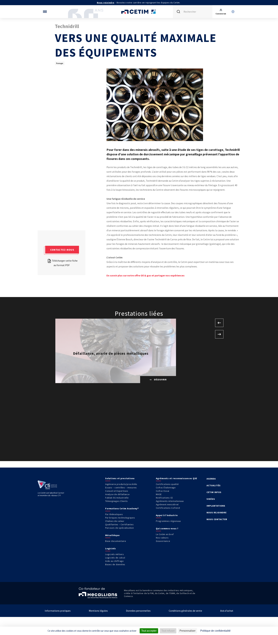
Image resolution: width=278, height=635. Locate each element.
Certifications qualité (167, 484)
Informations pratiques (58, 610)
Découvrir (160, 379)
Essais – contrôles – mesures (121, 487)
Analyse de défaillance (117, 494)
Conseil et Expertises (116, 490)
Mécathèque (112, 535)
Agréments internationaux (170, 501)
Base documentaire (115, 541)
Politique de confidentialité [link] (215, 630)
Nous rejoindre (105, 2)
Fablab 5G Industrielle (117, 497)
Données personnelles (138, 610)
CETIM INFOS (214, 492)
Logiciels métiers (114, 554)
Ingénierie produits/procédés (121, 484)
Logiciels (110, 548)
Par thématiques (114, 514)
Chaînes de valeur (114, 521)
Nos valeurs (162, 537)
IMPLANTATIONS (216, 505)
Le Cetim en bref (165, 534)
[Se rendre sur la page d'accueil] (139, 11)
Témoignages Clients (116, 501)
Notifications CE (164, 497)
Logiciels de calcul (115, 557)
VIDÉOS (211, 499)
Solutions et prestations (120, 478)
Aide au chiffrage (114, 561)
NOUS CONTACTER (217, 519)
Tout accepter (149, 630)
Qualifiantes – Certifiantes (119, 524)
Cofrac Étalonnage (166, 487)
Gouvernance (163, 541)
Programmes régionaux (168, 521)
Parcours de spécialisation (119, 527)
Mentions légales (98, 610)
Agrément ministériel (167, 504)
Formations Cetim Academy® (122, 508)
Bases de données (115, 564)
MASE (159, 494)
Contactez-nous (62, 249)
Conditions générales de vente (185, 610)
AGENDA (211, 478)
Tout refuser (168, 630)
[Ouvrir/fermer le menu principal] (45, 11)
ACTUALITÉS (214, 485)
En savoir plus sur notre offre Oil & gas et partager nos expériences (146, 275)
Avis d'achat (226, 610)
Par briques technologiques (120, 517)
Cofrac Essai (162, 490)
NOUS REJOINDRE (217, 512)
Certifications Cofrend (168, 507)
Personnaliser (187, 630)
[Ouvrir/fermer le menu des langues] (232, 11)
